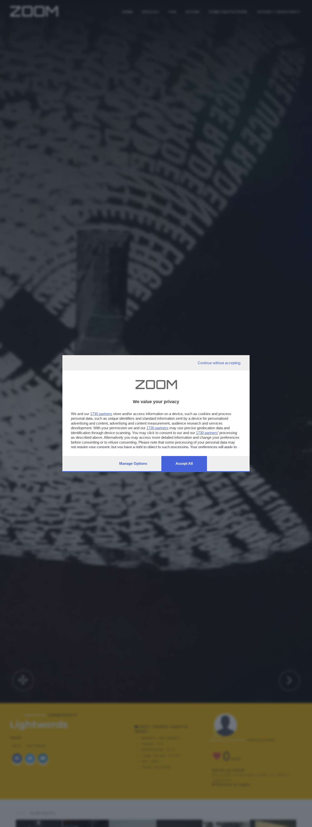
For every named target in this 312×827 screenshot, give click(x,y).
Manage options (133, 463)
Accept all (184, 463)
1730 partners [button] (101, 414)
